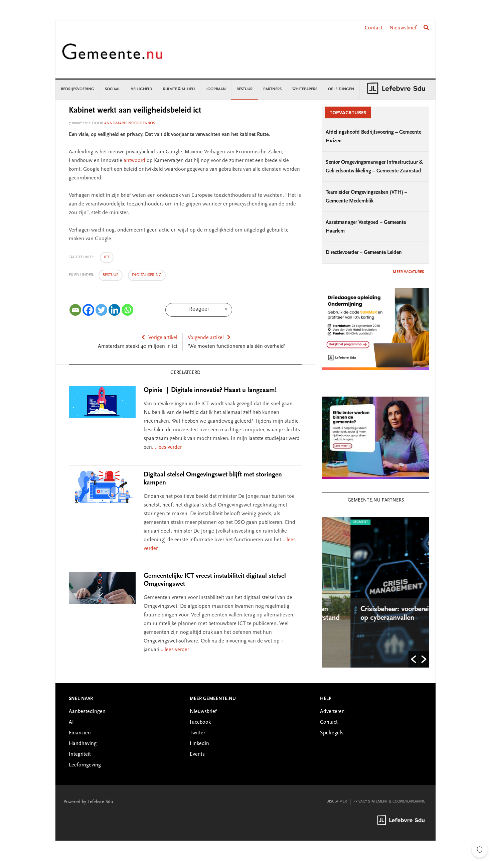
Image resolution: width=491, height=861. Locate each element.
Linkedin (199, 743)
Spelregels (331, 733)
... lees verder (167, 447)
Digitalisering (147, 275)
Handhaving (83, 743)
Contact (373, 28)
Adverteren (332, 711)
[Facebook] (88, 310)
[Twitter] (101, 310)
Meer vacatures (408, 272)
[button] (413, 659)
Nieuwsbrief (403, 28)
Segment (335, 522)
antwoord (134, 160)
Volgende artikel (206, 337)
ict (107, 257)
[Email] (75, 310)
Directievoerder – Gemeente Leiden (364, 252)
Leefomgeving (85, 765)
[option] (378, 592)
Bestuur (111, 275)
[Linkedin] (114, 310)
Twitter (197, 733)
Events (197, 754)
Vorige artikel (162, 337)
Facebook (200, 722)
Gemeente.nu (112, 55)
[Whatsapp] (127, 310)
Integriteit (80, 754)
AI (71, 722)
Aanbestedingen (87, 711)
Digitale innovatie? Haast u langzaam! (210, 390)
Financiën (80, 733)
